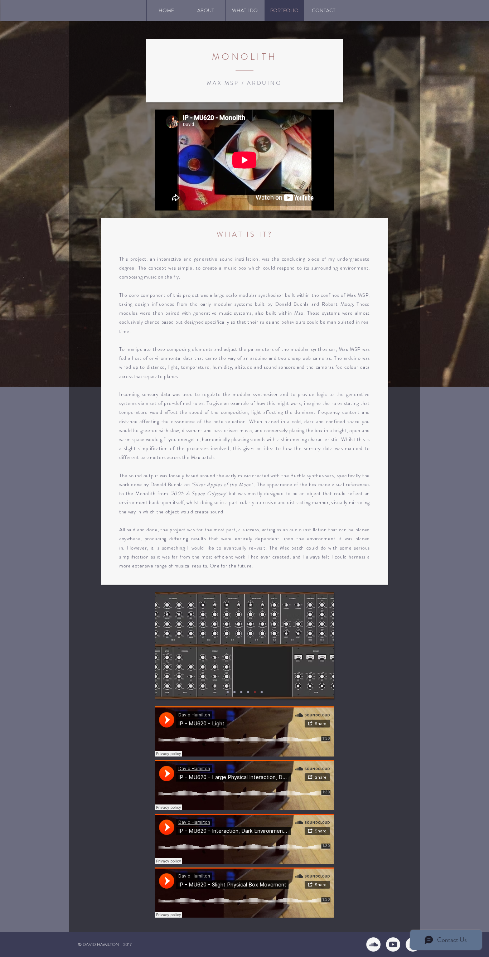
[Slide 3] (241, 692)
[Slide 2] (234, 692)
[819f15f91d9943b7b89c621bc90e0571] (373, 944)
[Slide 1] (228, 692)
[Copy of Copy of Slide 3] (255, 692)
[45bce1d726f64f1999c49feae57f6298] (393, 944)
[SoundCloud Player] (244, 731)
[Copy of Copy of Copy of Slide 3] (262, 692)
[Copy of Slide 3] (248, 692)
